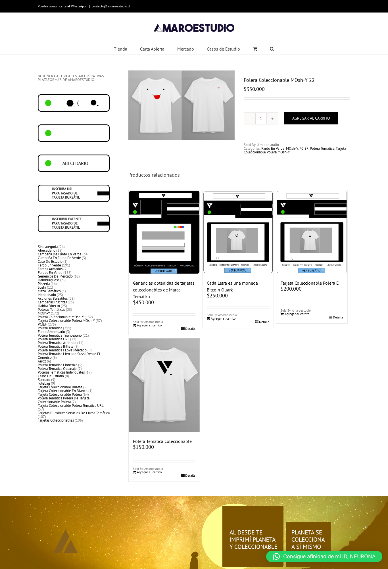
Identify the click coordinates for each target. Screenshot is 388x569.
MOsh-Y (292, 148)
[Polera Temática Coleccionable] (164, 385)
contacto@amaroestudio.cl (111, 6)
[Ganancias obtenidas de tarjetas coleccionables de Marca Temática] (164, 232)
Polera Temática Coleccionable (162, 441)
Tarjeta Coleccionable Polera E (310, 283)
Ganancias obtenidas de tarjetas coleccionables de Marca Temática (164, 289)
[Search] (272, 49)
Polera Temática (322, 148)
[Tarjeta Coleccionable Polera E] (311, 232)
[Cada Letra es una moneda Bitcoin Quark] (238, 232)
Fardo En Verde (273, 148)
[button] (324, 556)
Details (190, 328)
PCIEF (303, 148)
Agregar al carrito (311, 118)
